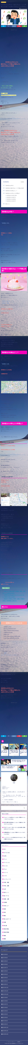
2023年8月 (5, 957)
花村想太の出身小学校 (12, 195)
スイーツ (6, 872)
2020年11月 (5, 1030)
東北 (5, 912)
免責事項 (18, 1041)
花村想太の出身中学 (11, 197)
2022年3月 (5, 977)
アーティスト (4, 2)
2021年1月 (5, 1024)
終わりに (8, 203)
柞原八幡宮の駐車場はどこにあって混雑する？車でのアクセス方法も (14, 823)
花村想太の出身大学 (11, 201)
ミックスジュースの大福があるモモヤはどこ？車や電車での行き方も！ (14, 838)
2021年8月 (5, 1000)
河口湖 (5, 925)
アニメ (5, 859)
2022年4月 (5, 974)
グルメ (5, 869)
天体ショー (6, 905)
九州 (5, 889)
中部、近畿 (6, 885)
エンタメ (6, 865)
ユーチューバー (7, 879)
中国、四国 (6, 882)
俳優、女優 (6, 899)
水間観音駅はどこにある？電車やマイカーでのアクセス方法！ (14, 833)
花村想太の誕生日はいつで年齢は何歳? (15, 188)
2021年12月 (5, 987)
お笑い (5, 855)
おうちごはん (7, 852)
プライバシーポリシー (11, 1041)
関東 (5, 938)
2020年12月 (5, 1027)
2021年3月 (5, 1017)
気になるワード (7, 919)
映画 (5, 909)
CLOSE (22, 181)
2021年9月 (5, 997)
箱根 (5, 935)
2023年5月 (5, 961)
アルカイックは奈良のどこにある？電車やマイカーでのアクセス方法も (14, 818)
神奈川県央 (6, 928)
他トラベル (6, 895)
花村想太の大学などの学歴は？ (13, 193)
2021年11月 (5, 990)
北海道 (5, 902)
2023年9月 (5, 954)
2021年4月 (5, 1014)
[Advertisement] (14, 45)
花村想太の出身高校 (11, 199)
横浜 (5, 915)
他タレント (6, 892)
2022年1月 (5, 984)
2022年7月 (5, 967)
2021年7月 (5, 1004)
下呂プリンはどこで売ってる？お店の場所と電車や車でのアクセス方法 (14, 828)
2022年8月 (5, 964)
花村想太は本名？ (10, 185)
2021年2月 (5, 1020)
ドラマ (5, 875)
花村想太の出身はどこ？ (11, 190)
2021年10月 (5, 994)
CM (4, 849)
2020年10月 (5, 1034)
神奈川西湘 (6, 932)
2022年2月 (5, 980)
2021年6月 (5, 1007)
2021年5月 (5, 1010)
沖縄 (5, 922)
